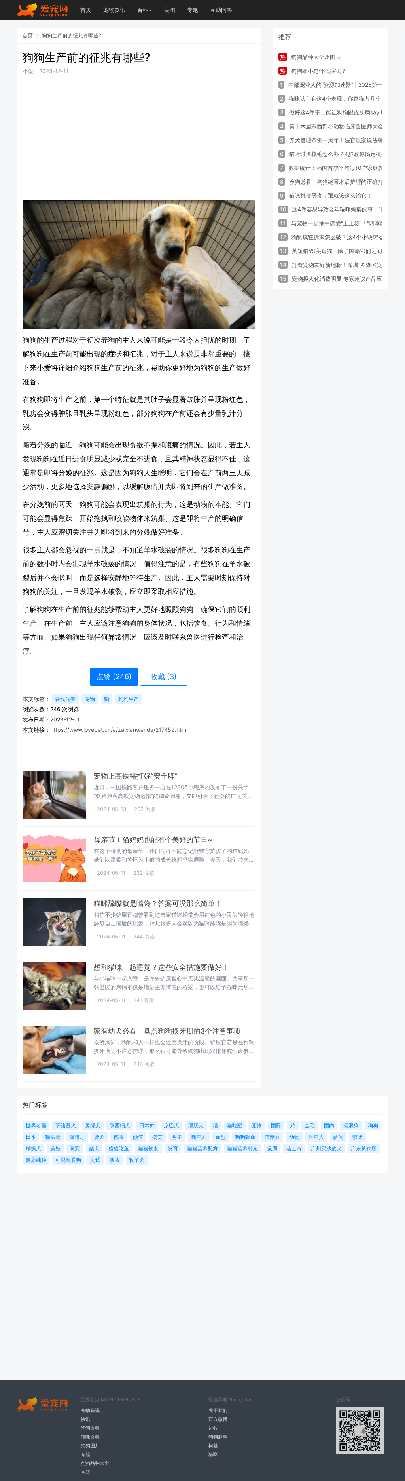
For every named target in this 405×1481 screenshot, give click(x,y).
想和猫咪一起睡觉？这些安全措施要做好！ (161, 967)
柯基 (213, 1446)
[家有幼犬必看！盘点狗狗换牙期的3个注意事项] (54, 1050)
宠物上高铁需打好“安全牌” (136, 776)
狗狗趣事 (217, 1437)
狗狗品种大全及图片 (316, 56)
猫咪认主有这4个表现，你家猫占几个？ (337, 98)
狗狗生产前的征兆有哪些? (71, 35)
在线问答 (65, 699)
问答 (85, 1472)
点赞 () (114, 676)
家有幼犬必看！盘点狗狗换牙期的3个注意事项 (167, 1031)
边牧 (213, 1428)
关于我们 (217, 1410)
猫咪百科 (90, 1437)
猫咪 (213, 1454)
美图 (169, 9)
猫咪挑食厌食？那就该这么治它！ (330, 195)
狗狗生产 (128, 699)
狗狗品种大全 (95, 1463)
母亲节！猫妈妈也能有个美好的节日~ (153, 840)
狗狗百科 (90, 1428)
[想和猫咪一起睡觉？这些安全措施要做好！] (54, 986)
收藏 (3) (164, 676)
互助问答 (221, 9)
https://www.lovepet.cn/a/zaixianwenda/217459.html (118, 729)
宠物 (90, 699)
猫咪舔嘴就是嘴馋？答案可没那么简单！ (158, 903)
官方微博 (217, 1419)
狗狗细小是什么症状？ (318, 70)
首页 (85, 9)
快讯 (85, 1419)
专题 (192, 9)
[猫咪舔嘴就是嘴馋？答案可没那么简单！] (54, 922)
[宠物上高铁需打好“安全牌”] (54, 795)
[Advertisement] (139, 137)
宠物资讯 (114, 9)
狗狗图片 (90, 1446)
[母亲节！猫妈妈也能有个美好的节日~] (54, 858)
